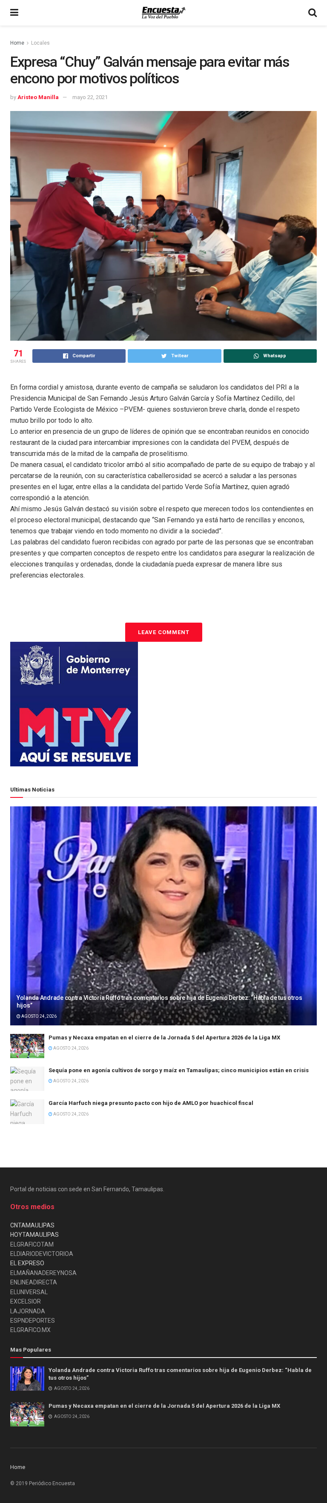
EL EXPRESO (27, 1263)
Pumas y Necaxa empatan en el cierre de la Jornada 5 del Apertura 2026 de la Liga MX (164, 1037)
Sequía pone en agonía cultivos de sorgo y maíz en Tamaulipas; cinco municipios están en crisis (179, 1070)
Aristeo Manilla (38, 97)
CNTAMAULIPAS (32, 1225)
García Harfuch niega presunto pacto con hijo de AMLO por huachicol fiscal (151, 1103)
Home (17, 43)
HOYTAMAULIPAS (34, 1234)
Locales (40, 43)
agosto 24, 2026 (38, 1016)
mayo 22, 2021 (90, 97)
